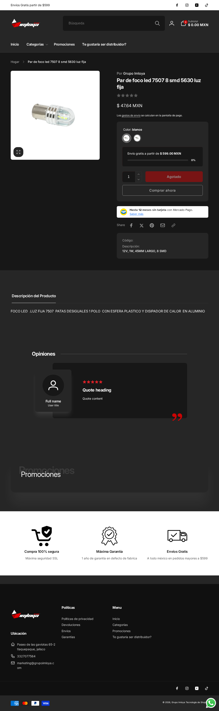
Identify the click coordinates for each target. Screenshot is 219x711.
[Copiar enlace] (173, 225)
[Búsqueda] (157, 23)
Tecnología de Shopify (197, 702)
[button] (194, 23)
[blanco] (126, 138)
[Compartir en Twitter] (141, 225)
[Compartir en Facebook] (131, 225)
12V (125, 251)
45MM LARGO (145, 251)
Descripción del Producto (34, 296)
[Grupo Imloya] (26, 622)
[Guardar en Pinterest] (152, 225)
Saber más (137, 214)
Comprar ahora (162, 190)
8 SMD (161, 251)
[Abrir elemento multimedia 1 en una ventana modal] (55, 115)
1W (131, 251)
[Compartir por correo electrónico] (162, 225)
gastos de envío (131, 115)
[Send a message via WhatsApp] (211, 703)
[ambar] (137, 138)
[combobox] (114, 23)
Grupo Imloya (131, 73)
